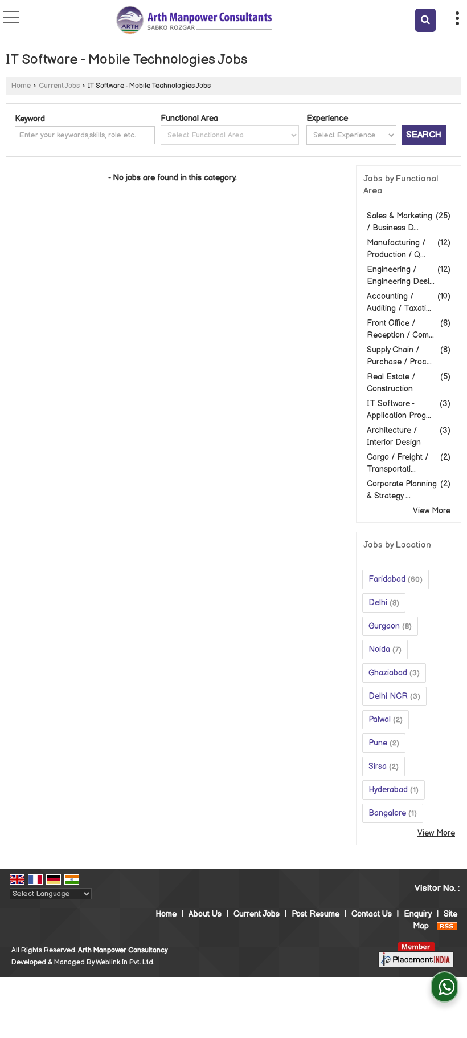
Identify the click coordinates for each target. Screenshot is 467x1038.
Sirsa (377, 766)
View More (431, 511)
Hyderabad (388, 789)
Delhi (377, 602)
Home (21, 86)
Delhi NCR (388, 696)
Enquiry (418, 914)
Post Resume (315, 914)
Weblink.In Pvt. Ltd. (125, 962)
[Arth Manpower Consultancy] (193, 20)
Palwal (379, 719)
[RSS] (447, 926)
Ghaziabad (387, 673)
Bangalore (387, 813)
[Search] (425, 20)
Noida (379, 649)
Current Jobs (59, 86)
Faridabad (386, 579)
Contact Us (371, 914)
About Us (205, 914)
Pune (377, 743)
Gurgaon (384, 626)
